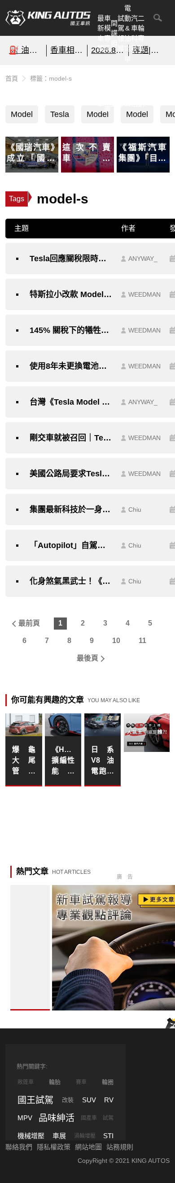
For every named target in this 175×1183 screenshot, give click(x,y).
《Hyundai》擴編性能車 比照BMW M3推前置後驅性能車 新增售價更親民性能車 (63, 761)
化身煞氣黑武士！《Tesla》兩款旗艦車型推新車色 (71, 581)
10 (116, 640)
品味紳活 (134, 88)
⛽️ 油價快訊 (26, 50)
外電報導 (121, 88)
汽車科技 (134, 33)
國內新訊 (114, 88)
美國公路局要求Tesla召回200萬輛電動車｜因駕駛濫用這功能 (71, 473)
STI (108, 1136)
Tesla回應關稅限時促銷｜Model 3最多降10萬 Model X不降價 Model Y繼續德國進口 (71, 258)
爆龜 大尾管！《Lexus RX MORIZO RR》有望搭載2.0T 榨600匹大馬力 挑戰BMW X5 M (23, 761)
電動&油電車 (127, 33)
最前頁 (29, 623)
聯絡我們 (18, 1147)
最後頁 (87, 658)
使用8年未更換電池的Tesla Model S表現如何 (71, 366)
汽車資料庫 (107, 88)
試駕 (108, 1118)
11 (142, 640)
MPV (25, 1118)
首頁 (11, 78)
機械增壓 (31, 1136)
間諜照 (114, 33)
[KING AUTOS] (48, 18)
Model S (22, 116)
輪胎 (55, 1082)
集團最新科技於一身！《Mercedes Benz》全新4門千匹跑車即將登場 (71, 509)
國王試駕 (35, 1100)
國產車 (89, 1118)
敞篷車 (26, 1082)
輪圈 (108, 1082)
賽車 (81, 1082)
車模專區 (107, 33)
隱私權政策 (53, 1147)
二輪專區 (141, 33)
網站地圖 (88, 1147)
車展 (59, 1136)
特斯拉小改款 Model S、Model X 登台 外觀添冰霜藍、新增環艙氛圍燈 (71, 294)
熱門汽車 (100, 88)
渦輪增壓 (85, 1136)
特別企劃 (141, 88)
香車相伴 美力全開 (67, 50)
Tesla (59, 114)
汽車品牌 (127, 88)
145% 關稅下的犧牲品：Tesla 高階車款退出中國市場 (71, 330)
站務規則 (119, 1147)
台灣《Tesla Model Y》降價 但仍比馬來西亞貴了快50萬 (71, 401)
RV (109, 1100)
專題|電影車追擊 (149, 50)
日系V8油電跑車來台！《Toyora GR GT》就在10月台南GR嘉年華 (102, 761)
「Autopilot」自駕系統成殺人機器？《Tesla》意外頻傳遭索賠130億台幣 (71, 545)
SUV (89, 1100)
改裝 (68, 1100)
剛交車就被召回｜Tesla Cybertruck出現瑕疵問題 (71, 437)
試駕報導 (121, 33)
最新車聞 (100, 33)
